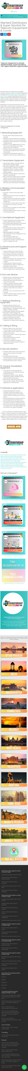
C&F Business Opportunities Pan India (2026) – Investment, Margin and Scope (11, 1002)
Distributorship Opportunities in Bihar (11, 961)
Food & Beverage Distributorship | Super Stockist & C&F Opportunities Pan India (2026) (10, 1055)
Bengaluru (4, 982)
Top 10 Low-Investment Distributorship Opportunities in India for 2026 (11, 1020)
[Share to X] (5, 34)
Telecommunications (6, 17)
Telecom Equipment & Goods (10, 15)
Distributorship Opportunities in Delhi (11, 920)
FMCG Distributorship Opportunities (10, 455)
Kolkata (3, 979)
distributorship (10, 94)
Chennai (3, 977)
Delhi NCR (4, 985)
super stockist (17, 94)
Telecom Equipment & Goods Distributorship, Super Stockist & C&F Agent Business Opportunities (14, 64)
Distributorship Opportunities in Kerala (11, 874)
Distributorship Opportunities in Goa (10, 936)
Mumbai (3, 988)
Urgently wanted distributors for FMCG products (13, 467)
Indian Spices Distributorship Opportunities (13, 455)
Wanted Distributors (18, 17)
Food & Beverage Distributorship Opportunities (10, 461)
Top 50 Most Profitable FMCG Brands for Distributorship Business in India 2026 (11, 997)
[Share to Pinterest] (9, 34)
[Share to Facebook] (1, 34)
